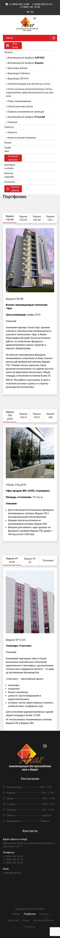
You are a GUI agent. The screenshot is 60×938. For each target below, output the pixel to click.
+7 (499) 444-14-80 (19, 4)
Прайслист (7, 149)
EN (28, 12)
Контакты (9, 182)
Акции (7, 142)
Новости (9, 127)
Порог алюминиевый (19, 101)
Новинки (12, 122)
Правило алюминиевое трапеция (26, 111)
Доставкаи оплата (9, 166)
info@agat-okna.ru (12, 870)
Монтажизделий (9, 175)
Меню (10, 38)
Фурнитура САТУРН (18, 78)
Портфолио (30, 914)
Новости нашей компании (22, 137)
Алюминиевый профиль (26, 57)
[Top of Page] (48, 919)
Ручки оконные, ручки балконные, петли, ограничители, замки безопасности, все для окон (29, 92)
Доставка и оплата (43, 920)
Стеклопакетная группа (20, 106)
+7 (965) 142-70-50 (30, 7)
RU (32, 12)
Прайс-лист (13, 920)
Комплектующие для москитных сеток (29, 83)
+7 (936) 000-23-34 (42, 4)
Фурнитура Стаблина (19, 73)
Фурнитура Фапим (17, 68)
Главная (16, 914)
